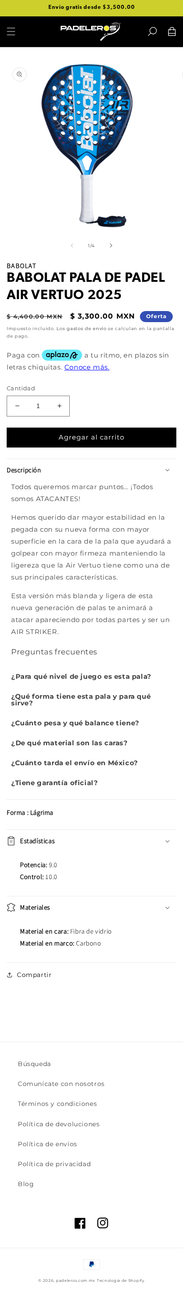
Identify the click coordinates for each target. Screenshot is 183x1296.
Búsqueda (34, 1064)
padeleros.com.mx (75, 1280)
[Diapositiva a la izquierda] (72, 245)
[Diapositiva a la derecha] (111, 245)
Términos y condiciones (57, 1104)
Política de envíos (47, 1144)
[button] (152, 31)
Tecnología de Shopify (121, 1280)
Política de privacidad (54, 1164)
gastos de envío (87, 328)
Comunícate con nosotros (61, 1084)
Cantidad (21, 388)
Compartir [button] (34, 975)
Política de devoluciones (58, 1124)
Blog (26, 1184)
